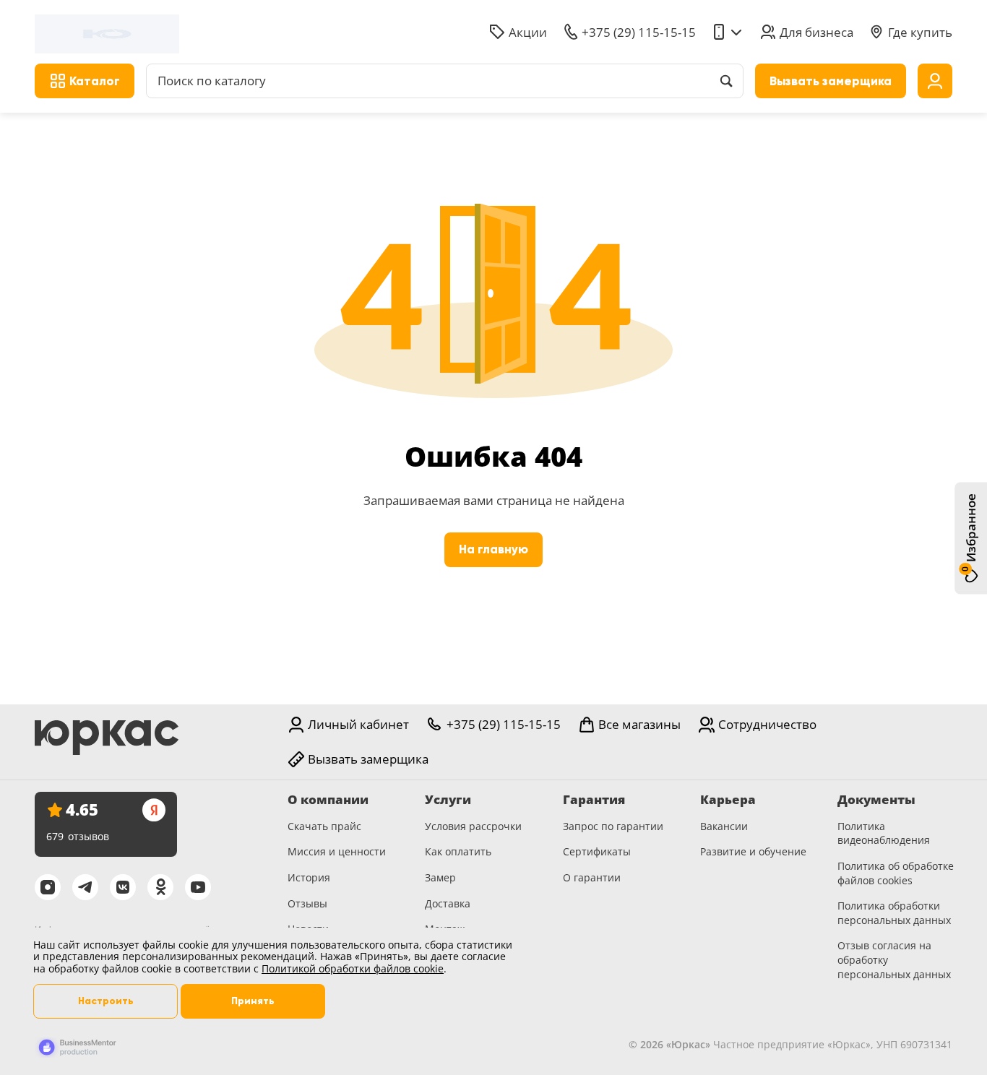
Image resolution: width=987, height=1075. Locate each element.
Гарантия (594, 800)
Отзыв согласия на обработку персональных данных (894, 959)
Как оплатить (458, 851)
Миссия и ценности (337, 851)
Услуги (448, 800)
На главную (493, 549)
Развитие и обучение (753, 851)
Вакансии (724, 826)
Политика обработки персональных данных (894, 913)
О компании (328, 800)
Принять (253, 1001)
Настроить (106, 1001)
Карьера (728, 800)
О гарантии (592, 877)
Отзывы (307, 903)
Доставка (447, 903)
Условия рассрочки (473, 826)
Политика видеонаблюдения (883, 833)
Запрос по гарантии (613, 826)
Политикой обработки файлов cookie (353, 968)
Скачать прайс (324, 826)
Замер (440, 877)
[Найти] (726, 81)
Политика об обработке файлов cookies (895, 873)
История (309, 877)
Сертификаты (597, 851)
